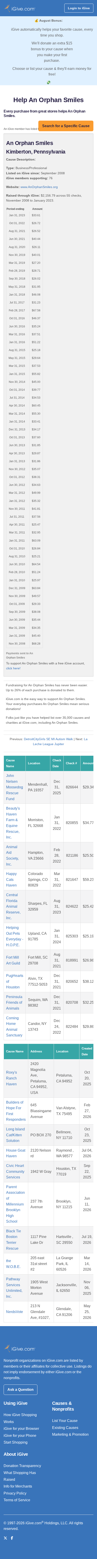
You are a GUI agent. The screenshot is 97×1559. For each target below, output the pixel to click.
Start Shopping (16, 1442)
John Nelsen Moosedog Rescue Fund (14, 787)
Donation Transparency (22, 1466)
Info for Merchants (18, 1486)
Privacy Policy (15, 1493)
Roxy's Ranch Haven (11, 1078)
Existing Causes (65, 1428)
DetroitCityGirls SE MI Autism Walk (48, 739)
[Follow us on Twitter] (5, 1538)
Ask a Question (20, 1389)
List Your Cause (65, 1421)
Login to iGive (79, 8)
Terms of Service (17, 1500)
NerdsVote (14, 1312)
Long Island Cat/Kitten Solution (15, 1135)
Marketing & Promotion (70, 1434)
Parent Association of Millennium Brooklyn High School (15, 1204)
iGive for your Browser (21, 1428)
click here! (13, 668)
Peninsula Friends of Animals (14, 1002)
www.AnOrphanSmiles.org (39, 187)
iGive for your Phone (20, 1435)
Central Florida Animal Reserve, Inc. (13, 906)
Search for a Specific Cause (66, 126)
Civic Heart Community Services (15, 1171)
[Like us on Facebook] (12, 1538)
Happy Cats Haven (11, 879)
